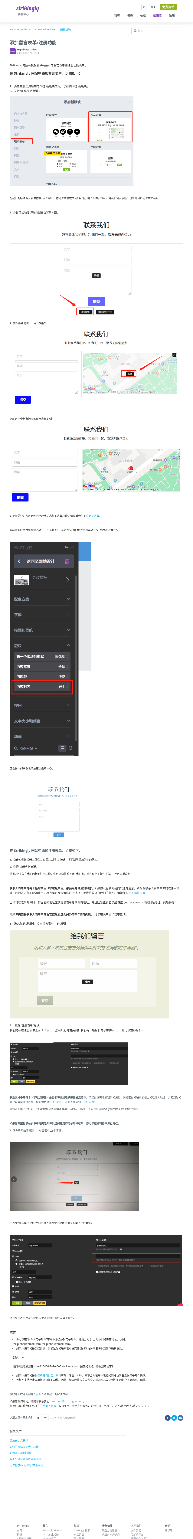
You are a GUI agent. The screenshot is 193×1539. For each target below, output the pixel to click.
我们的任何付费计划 (46, 1375)
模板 (130, 16)
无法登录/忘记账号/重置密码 (26, 1465)
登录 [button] (153, 7)
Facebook (168, 1418)
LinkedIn (180, 1418)
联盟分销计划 (109, 1530)
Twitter (174, 1418)
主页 (19, 1530)
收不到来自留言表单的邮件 (25, 1459)
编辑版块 (65, 29)
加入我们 (136, 1530)
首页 (117, 16)
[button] (38, 1418)
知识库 (157, 16)
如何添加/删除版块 (21, 1453)
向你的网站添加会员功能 (24, 1447)
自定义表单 (92, 516)
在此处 (40, 1394)
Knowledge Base (20, 29)
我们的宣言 (137, 1534)
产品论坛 (79, 1534)
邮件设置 (88, 1102)
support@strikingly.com (67, 1401)
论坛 (172, 16)
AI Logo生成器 (51, 1534)
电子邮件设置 (136, 893)
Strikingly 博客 (82, 1530)
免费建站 (168, 7)
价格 (143, 16)
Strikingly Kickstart (53, 1530)
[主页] (27, 8)
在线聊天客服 (48, 1406)
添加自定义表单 (19, 1440)
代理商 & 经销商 (111, 1534)
